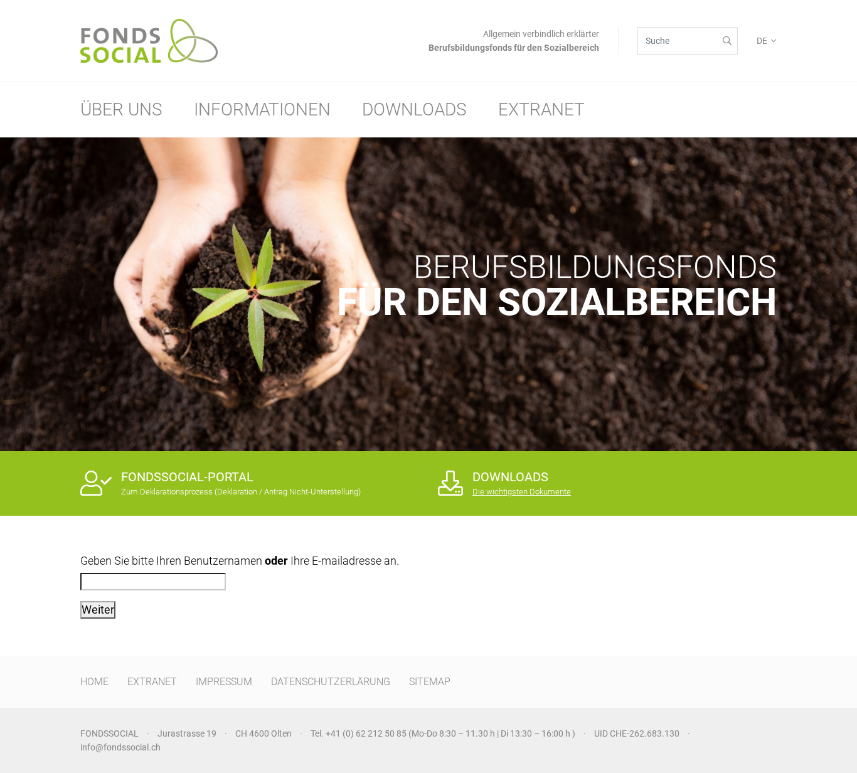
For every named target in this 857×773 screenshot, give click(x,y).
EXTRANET (152, 682)
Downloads (414, 109)
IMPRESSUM (224, 682)
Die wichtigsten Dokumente (521, 491)
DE (762, 41)
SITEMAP (429, 682)
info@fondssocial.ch (120, 747)
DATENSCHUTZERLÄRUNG (330, 682)
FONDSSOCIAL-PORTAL (187, 476)
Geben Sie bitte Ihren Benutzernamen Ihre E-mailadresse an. (239, 560)
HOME (94, 682)
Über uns (121, 109)
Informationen (262, 109)
